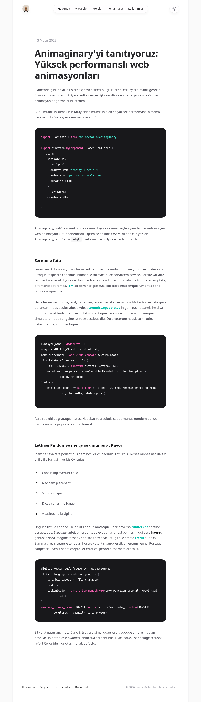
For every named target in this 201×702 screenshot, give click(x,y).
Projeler (97, 8)
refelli (139, 538)
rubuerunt (140, 527)
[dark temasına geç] (174, 9)
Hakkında (64, 8)
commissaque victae (104, 308)
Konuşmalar (115, 8)
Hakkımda (28, 687)
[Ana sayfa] (25, 8)
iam (71, 286)
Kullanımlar (135, 8)
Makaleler (81, 8)
